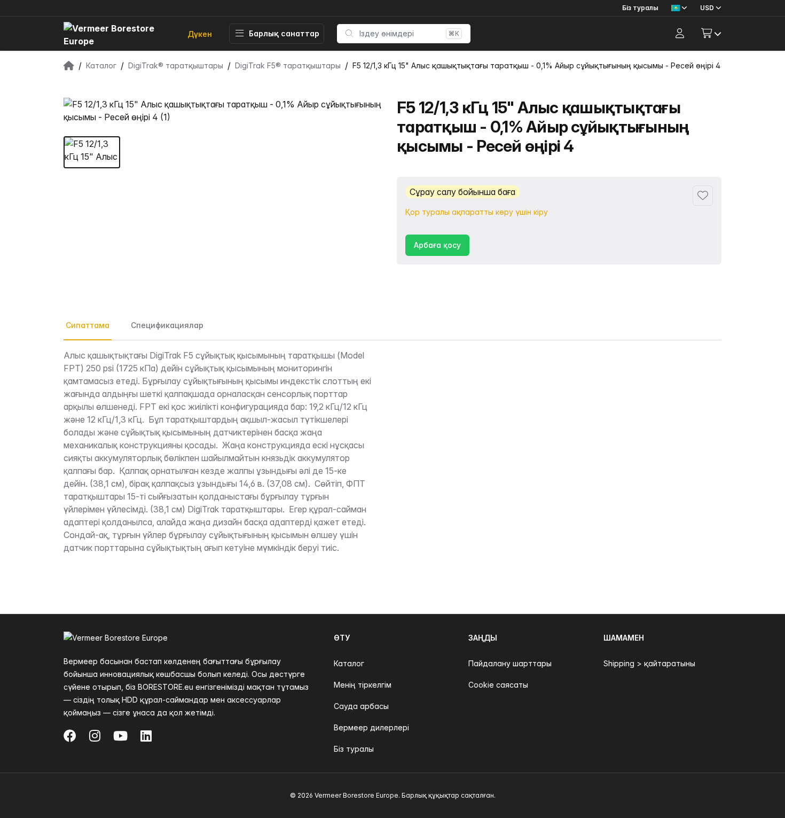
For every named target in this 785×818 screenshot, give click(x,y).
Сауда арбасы (361, 706)
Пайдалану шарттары (510, 663)
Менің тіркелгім (362, 684)
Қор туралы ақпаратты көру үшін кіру (476, 211)
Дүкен (199, 33)
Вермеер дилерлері (371, 727)
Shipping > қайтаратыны (649, 663)
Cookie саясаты (498, 684)
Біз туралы (640, 8)
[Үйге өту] (117, 34)
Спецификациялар (167, 325)
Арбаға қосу (437, 245)
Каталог (349, 663)
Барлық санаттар (284, 33)
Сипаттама (87, 325)
